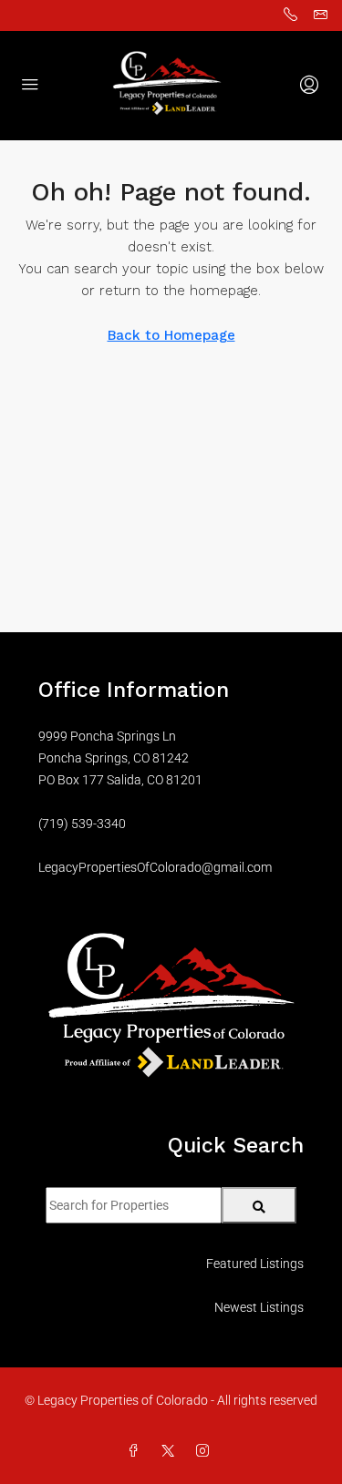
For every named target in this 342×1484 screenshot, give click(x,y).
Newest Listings (259, 1307)
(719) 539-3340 (82, 823)
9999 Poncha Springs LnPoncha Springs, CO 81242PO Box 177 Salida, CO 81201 (120, 758)
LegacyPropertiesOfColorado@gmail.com (155, 867)
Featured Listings (255, 1263)
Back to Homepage (171, 335)
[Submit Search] (259, 1205)
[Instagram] (206, 1451)
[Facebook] (137, 1451)
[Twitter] (171, 1451)
